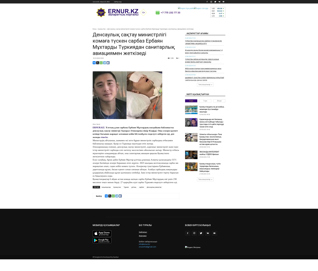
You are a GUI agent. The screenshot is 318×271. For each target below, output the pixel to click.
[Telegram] (104, 62)
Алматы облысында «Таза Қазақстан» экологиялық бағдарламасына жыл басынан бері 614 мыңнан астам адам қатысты (210, 139)
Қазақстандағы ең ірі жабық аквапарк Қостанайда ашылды (211, 109)
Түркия (126, 187)
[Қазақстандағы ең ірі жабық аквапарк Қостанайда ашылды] (191, 110)
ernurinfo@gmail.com (147, 247)
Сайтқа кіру (118, 2)
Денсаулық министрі (154, 187)
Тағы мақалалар (204, 84)
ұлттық (133, 187)
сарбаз (141, 187)
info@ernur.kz (144, 244)
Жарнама (142, 236)
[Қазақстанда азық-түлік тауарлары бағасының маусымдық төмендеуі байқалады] (191, 166)
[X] (97, 62)
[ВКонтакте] (94, 62)
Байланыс (143, 232)
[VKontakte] (219, 1)
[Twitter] (215, 1)
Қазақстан (102, 29)
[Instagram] (211, 1)
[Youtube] (223, 1)
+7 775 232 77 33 (170, 12)
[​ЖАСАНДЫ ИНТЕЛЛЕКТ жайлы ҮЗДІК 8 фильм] (191, 155)
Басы (94, 29)
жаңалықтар (106, 187)
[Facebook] (207, 1)
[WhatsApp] (101, 62)
